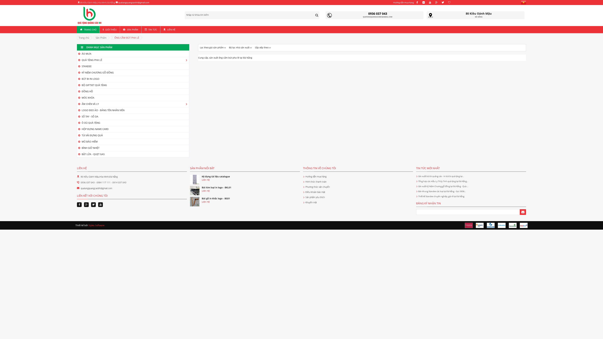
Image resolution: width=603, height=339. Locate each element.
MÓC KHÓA (87, 97)
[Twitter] (442, 2)
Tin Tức (152, 29)
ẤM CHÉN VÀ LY (90, 103)
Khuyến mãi (311, 202)
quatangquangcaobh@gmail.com (133, 2)
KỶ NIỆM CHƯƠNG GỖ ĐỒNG (97, 72)
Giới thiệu (111, 29)
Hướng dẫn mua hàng (403, 2)
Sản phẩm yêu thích (315, 197)
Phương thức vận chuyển (317, 186)
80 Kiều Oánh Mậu (479, 13)
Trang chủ (90, 29)
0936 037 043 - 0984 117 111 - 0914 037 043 (103, 182)
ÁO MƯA (86, 53)
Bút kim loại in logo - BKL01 (216, 187)
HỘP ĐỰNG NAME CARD (95, 129)
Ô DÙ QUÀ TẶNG (90, 122)
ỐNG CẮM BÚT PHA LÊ (126, 37)
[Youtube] (429, 2)
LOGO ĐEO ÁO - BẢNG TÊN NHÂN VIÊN (103, 110)
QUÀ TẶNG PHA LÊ (91, 60)
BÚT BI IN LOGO (90, 78)
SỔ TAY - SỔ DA (89, 116)
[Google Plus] (436, 2)
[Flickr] (423, 2)
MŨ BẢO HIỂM (89, 141)
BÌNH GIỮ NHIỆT (90, 147)
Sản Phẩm (132, 29)
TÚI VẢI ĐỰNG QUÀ (92, 135)
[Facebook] (417, 2)
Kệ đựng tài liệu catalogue (216, 176)
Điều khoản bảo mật (315, 192)
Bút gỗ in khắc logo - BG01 (216, 198)
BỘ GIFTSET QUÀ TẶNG (94, 85)
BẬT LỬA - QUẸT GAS (93, 154)
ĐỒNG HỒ (87, 91)
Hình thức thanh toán (315, 181)
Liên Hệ (171, 29)
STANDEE (86, 66)
